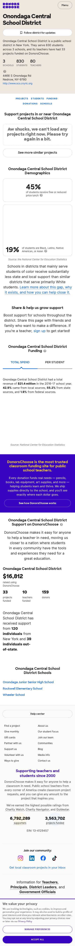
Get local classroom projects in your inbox (37, 867)
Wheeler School (14, 695)
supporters (20, 820)
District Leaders (43, 887)
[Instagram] (20, 858)
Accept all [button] (37, 939)
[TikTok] (54, 858)
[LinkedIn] (32, 858)
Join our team (45, 737)
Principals (18, 887)
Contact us (44, 760)
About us (43, 725)
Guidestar (62, 809)
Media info (44, 754)
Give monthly (11, 731)
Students (37, 98)
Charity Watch (14, 809)
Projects (22, 98)
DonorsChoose (11, 5)
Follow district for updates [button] (39, 32)
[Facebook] (43, 858)
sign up (39, 331)
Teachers (50, 882)
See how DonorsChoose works (37, 503)
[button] (37, 929)
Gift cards (9, 737)
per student (55, 362)
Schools (46, 103)
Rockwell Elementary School (22, 688)
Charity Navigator (37, 809)
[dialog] (37, 922)
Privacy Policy (25, 921)
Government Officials (37, 892)
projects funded (55, 820)
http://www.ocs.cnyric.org (17, 83)
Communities (45, 743)
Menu (65, 5)
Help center (37, 713)
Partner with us (12, 743)
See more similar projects (37, 152)
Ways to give (11, 760)
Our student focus (48, 731)
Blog (40, 748)
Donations (30, 103)
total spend (20, 362)
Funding (52, 98)
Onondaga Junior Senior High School (28, 682)
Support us (10, 748)
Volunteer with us (14, 754)
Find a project (12, 725)
